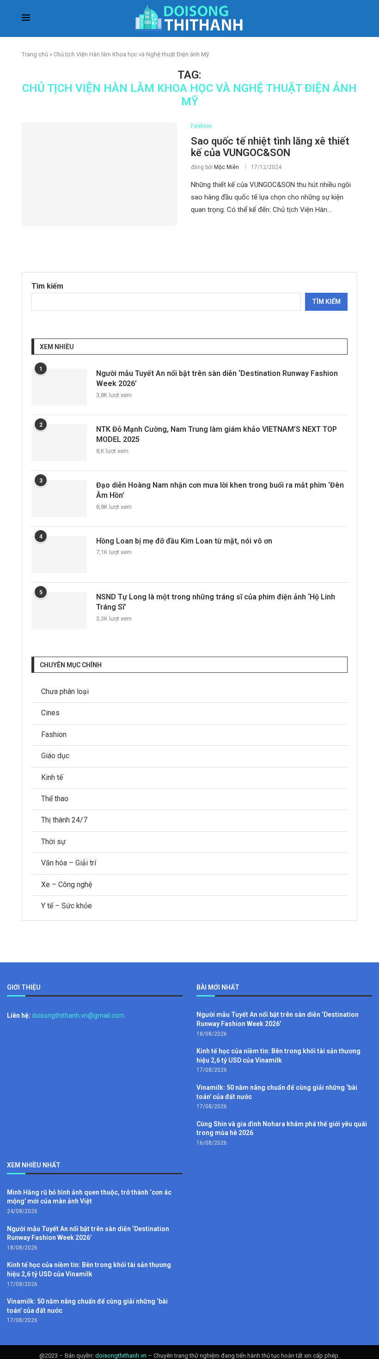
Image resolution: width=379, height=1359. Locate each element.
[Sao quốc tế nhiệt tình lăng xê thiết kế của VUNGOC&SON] (99, 174)
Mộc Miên (226, 167)
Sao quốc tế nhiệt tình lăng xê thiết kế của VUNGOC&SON (270, 146)
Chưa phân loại (65, 691)
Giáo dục (55, 755)
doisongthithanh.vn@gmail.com (78, 1015)
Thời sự (53, 841)
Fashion (54, 734)
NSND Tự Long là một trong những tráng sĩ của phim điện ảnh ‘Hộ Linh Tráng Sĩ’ (215, 601)
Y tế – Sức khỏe (66, 905)
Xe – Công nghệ (66, 884)
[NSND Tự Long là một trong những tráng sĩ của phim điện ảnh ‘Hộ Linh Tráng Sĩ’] (59, 610)
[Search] (352, 19)
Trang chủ (35, 54)
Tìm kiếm (47, 286)
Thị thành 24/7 (64, 819)
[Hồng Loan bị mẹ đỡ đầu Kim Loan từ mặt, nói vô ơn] (59, 554)
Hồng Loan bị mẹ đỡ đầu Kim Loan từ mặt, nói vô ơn (184, 541)
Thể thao (54, 798)
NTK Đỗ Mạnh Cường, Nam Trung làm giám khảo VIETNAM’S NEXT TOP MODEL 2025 (216, 434)
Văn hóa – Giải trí (68, 862)
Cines (50, 712)
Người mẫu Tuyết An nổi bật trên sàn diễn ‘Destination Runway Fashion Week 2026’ (217, 378)
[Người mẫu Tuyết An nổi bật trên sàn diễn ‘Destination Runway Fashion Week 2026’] (59, 386)
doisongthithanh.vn (121, 1355)
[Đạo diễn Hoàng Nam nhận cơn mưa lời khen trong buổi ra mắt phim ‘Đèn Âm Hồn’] (59, 498)
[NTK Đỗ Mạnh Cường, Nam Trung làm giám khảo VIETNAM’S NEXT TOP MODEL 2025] (59, 442)
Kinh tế (52, 777)
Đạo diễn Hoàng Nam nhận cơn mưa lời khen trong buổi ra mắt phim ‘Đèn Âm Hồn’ (220, 490)
